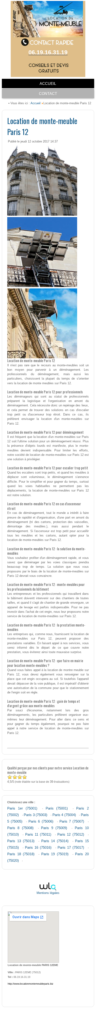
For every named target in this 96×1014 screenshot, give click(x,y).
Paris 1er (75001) (22, 808)
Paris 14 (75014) (55, 841)
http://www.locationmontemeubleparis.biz (30, 983)
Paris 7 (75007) (71, 821)
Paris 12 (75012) (70, 834)
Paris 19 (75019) (55, 854)
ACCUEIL (48, 84)
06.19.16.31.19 (48, 52)
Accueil (36, 103)
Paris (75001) (57, 808)
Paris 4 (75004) (64, 815)
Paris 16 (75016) (38, 847)
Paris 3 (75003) (35, 815)
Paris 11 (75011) (38, 834)
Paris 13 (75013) (20, 841)
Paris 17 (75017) (71, 847)
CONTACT (48, 94)
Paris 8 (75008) (20, 828)
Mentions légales (48, 893)
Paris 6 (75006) (40, 821)
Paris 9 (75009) (54, 828)
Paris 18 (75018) (20, 854)
